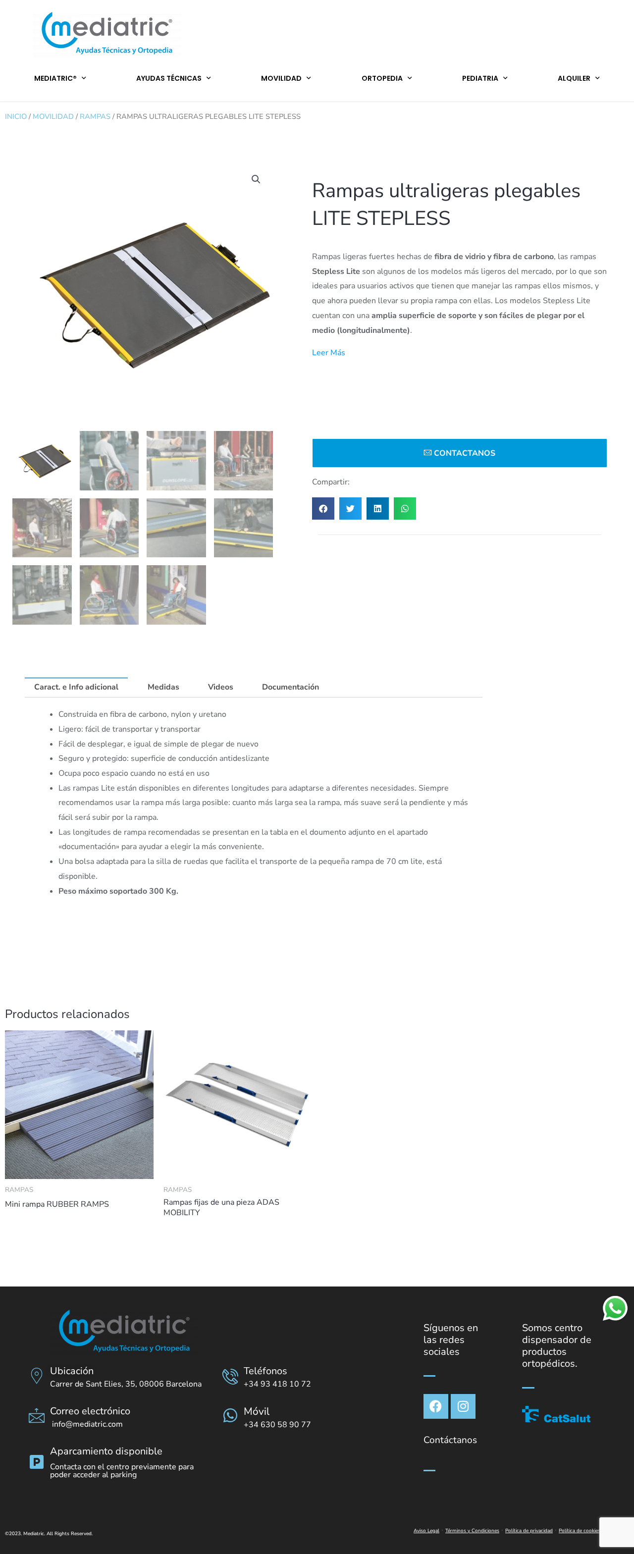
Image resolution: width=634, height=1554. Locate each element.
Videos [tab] (220, 687)
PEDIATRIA (480, 78)
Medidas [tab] (163, 687)
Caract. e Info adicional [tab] (76, 687)
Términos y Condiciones (472, 1530)
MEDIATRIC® (55, 78)
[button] (256, 179)
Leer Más (328, 352)
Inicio (16, 116)
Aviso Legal (426, 1530)
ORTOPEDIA (382, 78)
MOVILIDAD (281, 78)
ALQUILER (574, 78)
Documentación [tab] (290, 687)
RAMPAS (95, 116)
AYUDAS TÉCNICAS (169, 78)
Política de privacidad (529, 1530)
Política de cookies (579, 1530)
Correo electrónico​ (90, 1411)
